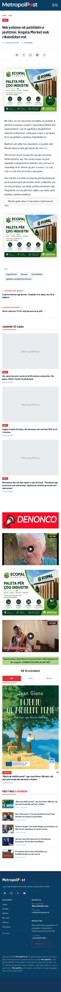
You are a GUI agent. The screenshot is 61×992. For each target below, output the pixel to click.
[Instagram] (11, 893)
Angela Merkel (11, 274)
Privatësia (6, 933)
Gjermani (24, 274)
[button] (30, 549)
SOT (11, 678)
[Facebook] (17, 55)
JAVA (30, 678)
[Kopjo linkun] (44, 55)
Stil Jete (5, 918)
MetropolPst (13, 879)
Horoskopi (6, 927)
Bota (10, 15)
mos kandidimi (36, 274)
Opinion (5, 913)
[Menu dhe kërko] (52, 5)
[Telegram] (37, 55)
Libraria (6, 773)
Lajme (4, 904)
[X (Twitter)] (17, 893)
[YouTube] (24, 893)
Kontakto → (41, 944)
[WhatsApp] (30, 55)
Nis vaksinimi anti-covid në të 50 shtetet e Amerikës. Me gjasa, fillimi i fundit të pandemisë (28, 377)
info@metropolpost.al (40, 912)
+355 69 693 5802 (39, 938)
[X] (23, 55)
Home (4, 15)
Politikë (5, 909)
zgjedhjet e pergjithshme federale (18, 279)
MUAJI (49, 678)
